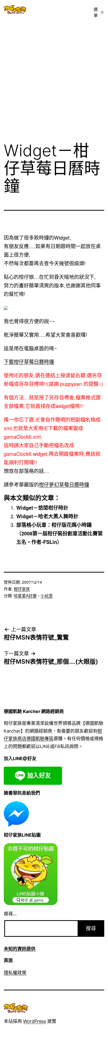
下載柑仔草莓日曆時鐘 (29, 361)
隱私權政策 (15, 972)
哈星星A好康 (25, 596)
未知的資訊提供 (19, 948)
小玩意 (47, 596)
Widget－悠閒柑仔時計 (42, 507)
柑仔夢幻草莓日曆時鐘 (64, 484)
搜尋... (10, 913)
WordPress (34, 1021)
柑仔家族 (22, 589)
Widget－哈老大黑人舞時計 (47, 516)
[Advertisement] (54, 77)
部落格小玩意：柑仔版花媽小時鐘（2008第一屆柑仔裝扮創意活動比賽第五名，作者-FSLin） (59, 533)
